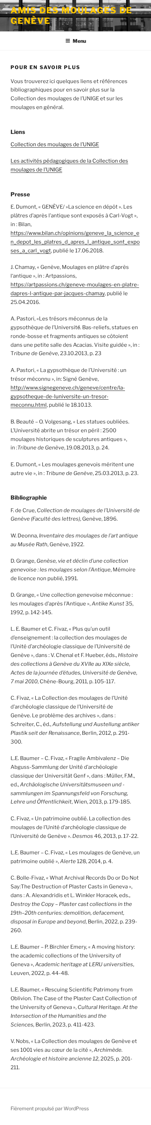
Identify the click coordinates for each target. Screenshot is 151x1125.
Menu (79, 41)
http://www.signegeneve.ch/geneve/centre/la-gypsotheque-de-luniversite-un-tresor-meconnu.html (68, 396)
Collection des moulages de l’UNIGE (55, 144)
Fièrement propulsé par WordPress (50, 1108)
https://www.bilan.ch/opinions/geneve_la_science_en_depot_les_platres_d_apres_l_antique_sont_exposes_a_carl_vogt (75, 242)
